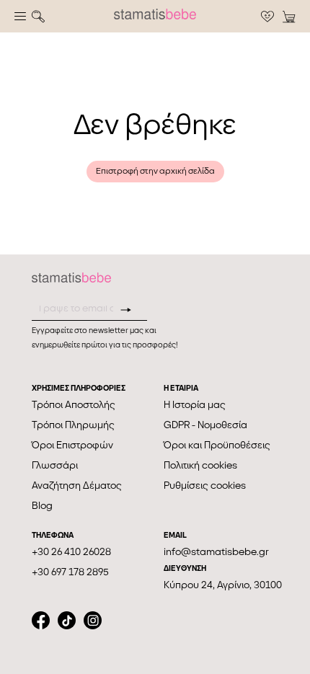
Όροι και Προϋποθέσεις (217, 445)
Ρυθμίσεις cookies (205, 485)
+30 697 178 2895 (70, 572)
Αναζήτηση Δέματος (77, 485)
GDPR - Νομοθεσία (205, 425)
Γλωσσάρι (55, 465)
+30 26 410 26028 (71, 552)
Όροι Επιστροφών (72, 445)
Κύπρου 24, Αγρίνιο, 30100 (223, 585)
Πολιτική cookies (200, 465)
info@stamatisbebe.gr (216, 552)
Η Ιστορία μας (195, 405)
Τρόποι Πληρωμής (73, 425)
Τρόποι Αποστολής (73, 405)
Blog (42, 506)
